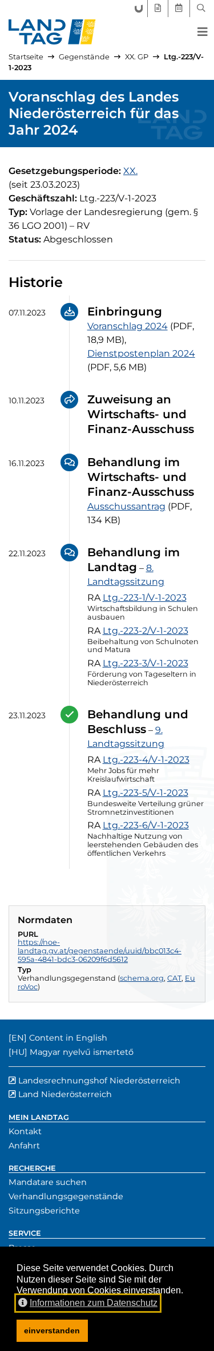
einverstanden (52, 1330)
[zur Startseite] (52, 32)
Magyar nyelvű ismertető (82, 1052)
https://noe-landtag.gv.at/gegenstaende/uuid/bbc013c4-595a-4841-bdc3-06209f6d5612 (99, 950)
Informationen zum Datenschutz (94, 1303)
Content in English (68, 1038)
